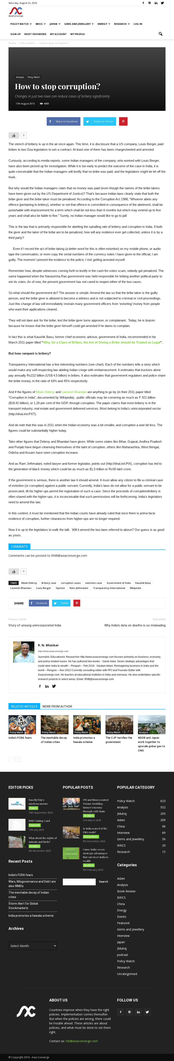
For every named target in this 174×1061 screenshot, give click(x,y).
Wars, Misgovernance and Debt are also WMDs (32, 884)
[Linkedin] (156, 3)
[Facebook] (143, 3)
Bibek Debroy (45, 392)
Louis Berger (43, 588)
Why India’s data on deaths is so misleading (135, 625)
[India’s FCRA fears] (22, 724)
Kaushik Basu (143, 582)
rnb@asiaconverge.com (82, 1041)
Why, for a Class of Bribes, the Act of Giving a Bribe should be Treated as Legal (101, 342)
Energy (102, 23)
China (121, 826)
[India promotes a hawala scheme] (87, 724)
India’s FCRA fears (20, 737)
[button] (160, 34)
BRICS (39, 23)
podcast (122, 955)
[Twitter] (162, 3)
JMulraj (122, 814)
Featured (34, 825)
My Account (58, 34)
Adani (121, 820)
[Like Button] (13, 135)
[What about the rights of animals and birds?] (16, 842)
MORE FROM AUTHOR (57, 706)
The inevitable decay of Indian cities (28, 895)
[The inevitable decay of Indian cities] (54, 724)
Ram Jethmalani (79, 588)
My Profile (77, 34)
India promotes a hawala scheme (31, 915)
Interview (123, 833)
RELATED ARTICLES (24, 706)
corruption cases (71, 582)
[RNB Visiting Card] (16, 825)
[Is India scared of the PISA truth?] (71, 832)
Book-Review (126, 891)
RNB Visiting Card (39, 820)
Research (120, 23)
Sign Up (15, 34)
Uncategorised (127, 974)
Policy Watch (19, 23)
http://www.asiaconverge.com (53, 651)
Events (33, 808)
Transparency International (109, 588)
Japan (53, 23)
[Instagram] (149, 3)
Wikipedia (135, 588)
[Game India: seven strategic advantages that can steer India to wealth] (71, 853)
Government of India (119, 582)
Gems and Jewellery (77, 23)
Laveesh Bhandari (74, 392)
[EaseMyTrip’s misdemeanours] (16, 804)
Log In (138, 23)
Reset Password (35, 34)
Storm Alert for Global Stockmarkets (23, 906)
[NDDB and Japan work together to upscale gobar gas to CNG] (152, 724)
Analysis (20, 77)
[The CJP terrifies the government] (119, 724)
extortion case (93, 582)
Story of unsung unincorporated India (34, 625)
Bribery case (49, 582)
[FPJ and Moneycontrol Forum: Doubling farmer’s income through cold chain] (71, 804)
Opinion (60, 588)
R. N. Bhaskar (48, 645)
